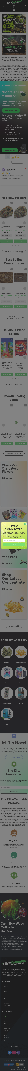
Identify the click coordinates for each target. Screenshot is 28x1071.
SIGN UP (14, 544)
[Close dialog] (25, 524)
